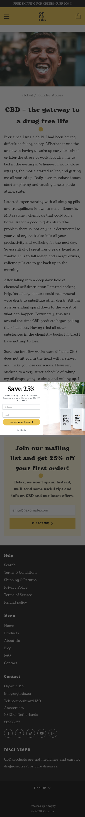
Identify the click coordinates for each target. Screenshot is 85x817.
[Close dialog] (83, 384)
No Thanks (21, 430)
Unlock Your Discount (21, 422)
